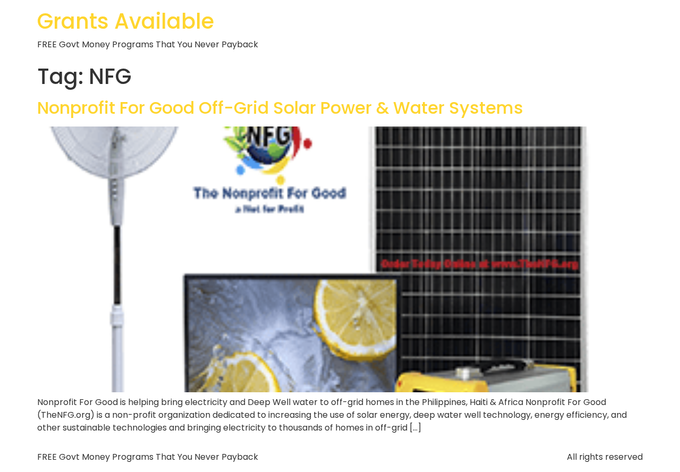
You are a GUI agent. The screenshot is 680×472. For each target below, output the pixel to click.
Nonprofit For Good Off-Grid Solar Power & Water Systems (280, 108)
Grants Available (125, 21)
